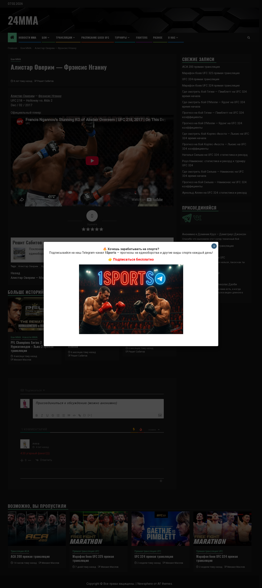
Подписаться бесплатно (133, 259)
